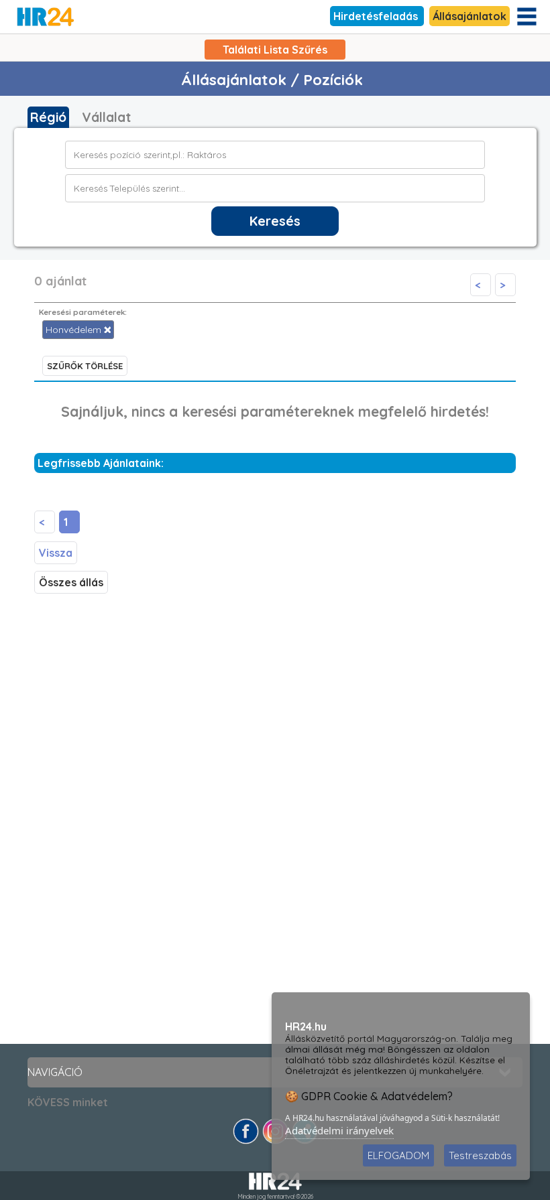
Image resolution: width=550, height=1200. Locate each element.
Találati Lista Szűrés (275, 49)
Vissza (55, 552)
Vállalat (106, 117)
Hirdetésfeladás (377, 16)
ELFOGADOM (398, 1155)
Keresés (275, 221)
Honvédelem (75, 330)
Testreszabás (480, 1155)
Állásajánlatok (469, 16)
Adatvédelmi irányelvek (339, 1130)
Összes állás (71, 582)
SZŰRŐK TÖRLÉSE (85, 365)
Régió (48, 117)
